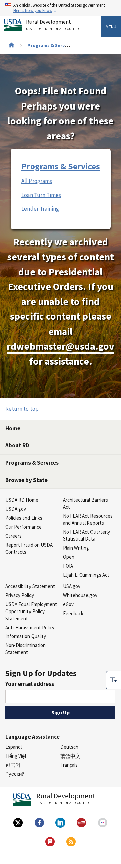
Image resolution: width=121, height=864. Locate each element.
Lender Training (40, 208)
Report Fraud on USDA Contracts (29, 548)
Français (69, 765)
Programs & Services (50, 45)
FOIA (68, 566)
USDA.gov (15, 509)
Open (68, 557)
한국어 (12, 765)
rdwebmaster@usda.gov (60, 346)
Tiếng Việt (16, 756)
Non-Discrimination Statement (25, 648)
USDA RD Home (21, 500)
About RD (17, 445)
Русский (14, 774)
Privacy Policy (19, 595)
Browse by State (26, 480)
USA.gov (71, 586)
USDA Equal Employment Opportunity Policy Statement (31, 611)
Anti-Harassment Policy (29, 627)
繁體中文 (70, 756)
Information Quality (25, 636)
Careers (13, 536)
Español (13, 747)
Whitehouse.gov (80, 595)
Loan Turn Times (41, 195)
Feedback (73, 613)
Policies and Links (23, 518)
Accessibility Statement (30, 586)
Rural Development (53, 25)
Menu (111, 27)
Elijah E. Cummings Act (86, 575)
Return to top (22, 408)
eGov (68, 604)
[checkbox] (113, 680)
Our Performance (23, 527)
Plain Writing (76, 548)
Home (12, 428)
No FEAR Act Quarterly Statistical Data (86, 535)
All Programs (36, 181)
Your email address (29, 684)
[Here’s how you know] (60, 8)
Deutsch (69, 747)
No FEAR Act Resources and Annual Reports (88, 519)
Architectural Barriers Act (85, 503)
